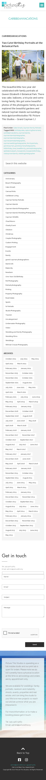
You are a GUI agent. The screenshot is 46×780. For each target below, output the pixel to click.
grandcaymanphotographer (25, 146)
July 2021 (9, 387)
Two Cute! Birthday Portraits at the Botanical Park (22, 44)
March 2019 (33, 402)
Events (8, 251)
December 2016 (12, 459)
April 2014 (21, 511)
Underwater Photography (15, 323)
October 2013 (11, 525)
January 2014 (26, 516)
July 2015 (9, 483)
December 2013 (12, 521)
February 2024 (11, 368)
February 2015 (11, 492)
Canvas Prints (11, 191)
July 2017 (22, 444)
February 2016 (11, 468)
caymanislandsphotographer (14, 135)
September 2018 (12, 416)
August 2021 (27, 383)
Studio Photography (13, 311)
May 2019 (9, 402)
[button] (41, 5)
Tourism (9, 315)
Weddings (10, 340)
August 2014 (10, 506)
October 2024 (11, 359)
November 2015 (12, 473)
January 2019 (26, 406)
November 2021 (12, 378)
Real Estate (10, 298)
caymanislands (24, 133)
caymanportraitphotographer (14, 141)
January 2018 (26, 430)
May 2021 (32, 387)
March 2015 (21, 487)
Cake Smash (18, 128)
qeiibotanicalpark (10, 151)
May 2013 (9, 535)
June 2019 (36, 397)
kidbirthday (8, 148)
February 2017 (11, 454)
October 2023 (27, 373)
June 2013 (34, 530)
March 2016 (33, 464)
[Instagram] (26, 759)
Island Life (9, 264)
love (14, 148)
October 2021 (27, 378)
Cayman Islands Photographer (17, 208)
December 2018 (12, 411)
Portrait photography (13, 285)
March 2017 (21, 449)
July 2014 (22, 506)
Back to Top (23, 753)
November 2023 (12, 373)
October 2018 (27, 411)
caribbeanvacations (11, 133)
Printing (8, 289)
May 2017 (9, 449)
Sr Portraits (10, 306)
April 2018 (9, 425)
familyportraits (32, 143)
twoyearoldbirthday (33, 151)
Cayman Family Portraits (32, 128)
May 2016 (9, 464)
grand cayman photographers (17, 260)
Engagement (11, 247)
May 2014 (9, 511)
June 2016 (26, 459)
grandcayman (9, 146)
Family (8, 255)
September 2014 (26, 502)
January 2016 (26, 468)
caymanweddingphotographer (15, 143)
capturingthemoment (33, 130)
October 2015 (27, 473)
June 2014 (34, 506)
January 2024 (26, 368)
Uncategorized (11, 319)
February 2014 (11, 516)
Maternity (9, 268)
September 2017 (26, 440)
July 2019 (24, 397)
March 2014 (33, 511)
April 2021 (9, 392)
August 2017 (10, 444)
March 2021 (21, 392)
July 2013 (22, 530)
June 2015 (21, 483)
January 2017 (26, 454)
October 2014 (11, 502)
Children (9, 230)
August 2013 (10, 530)
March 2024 (21, 364)
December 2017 (12, 435)
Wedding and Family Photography (19, 332)
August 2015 (27, 478)
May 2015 (32, 483)
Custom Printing (12, 242)
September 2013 (26, 525)
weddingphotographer (26, 153)
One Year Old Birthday (14, 276)
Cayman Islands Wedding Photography (21, 213)
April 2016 (21, 464)
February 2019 (11, 406)
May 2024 (35, 359)
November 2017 (28, 435)
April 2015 (9, 487)
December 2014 (12, 497)
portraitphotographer (34, 148)
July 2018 (9, 421)
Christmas (9, 234)
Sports (8, 302)
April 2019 (21, 402)
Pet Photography (12, 281)
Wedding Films (11, 336)
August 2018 (27, 416)
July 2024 (23, 359)
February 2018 (11, 430)
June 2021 (20, 387)
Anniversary (10, 179)
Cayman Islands (12, 204)
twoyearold (21, 151)
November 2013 (28, 521)
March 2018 (21, 425)
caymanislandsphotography (14, 138)
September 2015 (12, 478)
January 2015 (26, 492)
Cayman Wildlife (12, 217)
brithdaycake (19, 130)
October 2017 (11, 440)
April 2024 (9, 364)
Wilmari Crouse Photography (17, 345)
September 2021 (12, 383)
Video (8, 328)
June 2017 (34, 444)
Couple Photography (13, 238)
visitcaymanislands (11, 153)
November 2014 (28, 497)
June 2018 (21, 421)
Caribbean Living (12, 196)
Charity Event (11, 225)
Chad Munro (10, 221)
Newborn (9, 272)
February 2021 (11, 397)
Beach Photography (13, 183)
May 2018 (32, 421)
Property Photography (14, 294)
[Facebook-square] (19, 759)
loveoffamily (21, 148)
